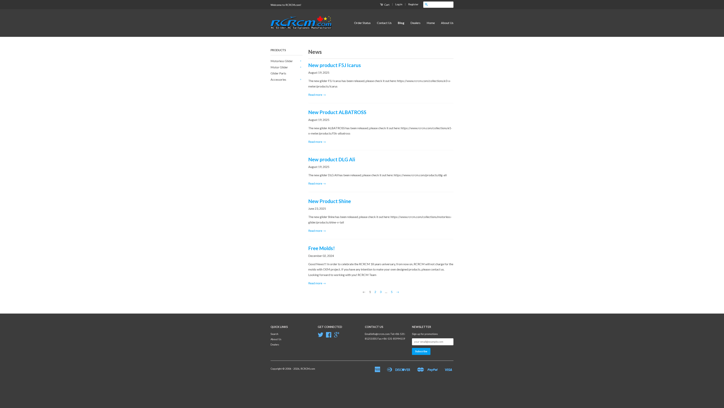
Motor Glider (279, 67)
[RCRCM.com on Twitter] (320, 336)
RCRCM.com (308, 368)
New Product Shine (329, 201)
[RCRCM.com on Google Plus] (337, 336)
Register (413, 4)
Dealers (415, 23)
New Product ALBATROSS (337, 112)
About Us (447, 23)
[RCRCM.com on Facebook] (328, 336)
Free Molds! (321, 248)
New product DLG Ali (331, 159)
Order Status (362, 23)
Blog (401, 23)
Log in (398, 4)
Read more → (317, 94)
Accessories (278, 79)
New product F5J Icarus (334, 65)
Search (274, 333)
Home (431, 23)
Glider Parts (278, 73)
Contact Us (384, 23)
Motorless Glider (282, 61)
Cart (387, 4)
